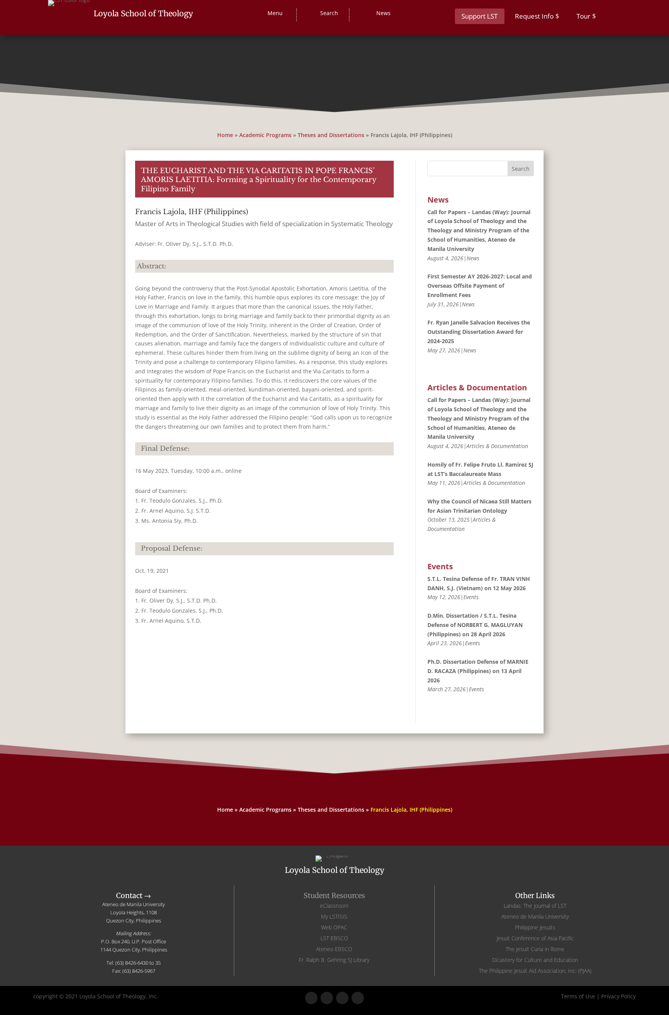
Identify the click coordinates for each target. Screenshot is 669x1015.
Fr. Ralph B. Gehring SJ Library (334, 959)
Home (225, 135)
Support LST (479, 16)
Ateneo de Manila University (535, 916)
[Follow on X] (327, 998)
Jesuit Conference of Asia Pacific (535, 938)
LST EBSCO (334, 938)
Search (521, 168)
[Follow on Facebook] (311, 998)
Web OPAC (334, 927)
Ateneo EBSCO (334, 949)
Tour (583, 16)
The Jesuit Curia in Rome (535, 949)
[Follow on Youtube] (358, 998)
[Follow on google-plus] (342, 998)
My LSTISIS (334, 916)
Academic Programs (265, 135)
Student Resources (334, 895)
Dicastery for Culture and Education (535, 959)
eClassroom (334, 905)
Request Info (534, 16)
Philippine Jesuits (535, 927)
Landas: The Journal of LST (535, 905)
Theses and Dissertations (331, 135)
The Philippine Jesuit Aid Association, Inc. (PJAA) (535, 970)
